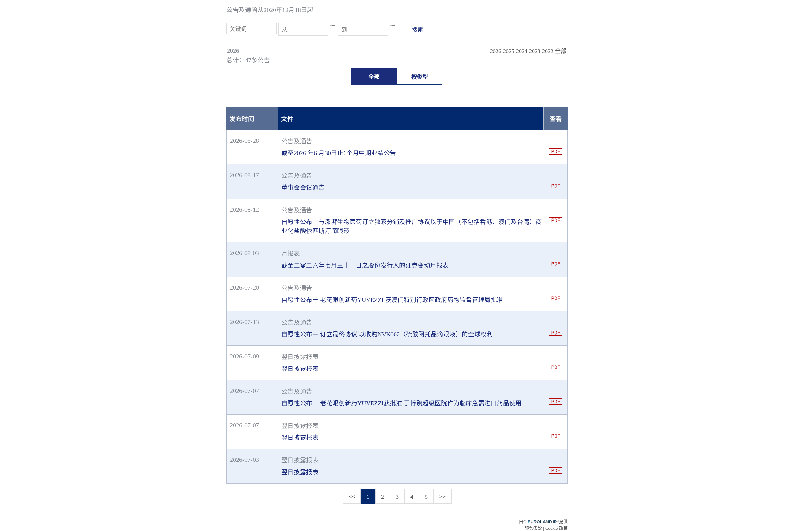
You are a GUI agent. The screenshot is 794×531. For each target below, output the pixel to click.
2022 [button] (547, 51)
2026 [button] (495, 51)
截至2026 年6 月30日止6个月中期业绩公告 (338, 153)
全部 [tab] (374, 77)
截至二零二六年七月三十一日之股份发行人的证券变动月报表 (365, 265)
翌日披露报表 (300, 369)
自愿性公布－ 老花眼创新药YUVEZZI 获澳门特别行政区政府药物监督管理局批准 (392, 300)
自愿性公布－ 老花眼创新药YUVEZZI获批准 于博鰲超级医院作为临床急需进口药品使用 (401, 403)
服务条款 (533, 528)
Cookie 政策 (556, 528)
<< (352, 496)
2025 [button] (508, 51)
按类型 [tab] (419, 77)
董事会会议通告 (303, 187)
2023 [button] (534, 51)
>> (442, 496)
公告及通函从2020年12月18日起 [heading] (269, 10)
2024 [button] (521, 51)
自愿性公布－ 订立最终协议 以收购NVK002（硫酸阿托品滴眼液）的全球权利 (387, 334)
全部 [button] (560, 51)
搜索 (417, 29)
